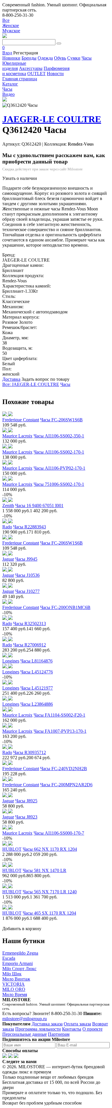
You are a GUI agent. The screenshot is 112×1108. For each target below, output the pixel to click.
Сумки (73, 58)
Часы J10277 (27, 591)
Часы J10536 (27, 575)
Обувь (60, 58)
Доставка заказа (47, 1023)
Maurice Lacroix (17, 435)
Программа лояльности (38, 1029)
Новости (55, 73)
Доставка (11, 379)
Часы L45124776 (36, 671)
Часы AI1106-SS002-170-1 (59, 452)
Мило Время (14, 994)
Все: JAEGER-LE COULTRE (30, 384)
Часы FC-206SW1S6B (61, 419)
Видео (8, 94)
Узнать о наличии (19, 178)
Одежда (45, 58)
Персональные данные (24, 1034)
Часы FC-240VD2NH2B (63, 768)
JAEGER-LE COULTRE (51, 119)
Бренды (29, 58)
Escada (8, 958)
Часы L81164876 (36, 660)
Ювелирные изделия (14, 66)
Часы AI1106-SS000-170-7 (59, 833)
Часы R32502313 (29, 623)
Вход (7, 52)
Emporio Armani (17, 963)
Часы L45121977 (36, 688)
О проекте (92, 1029)
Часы (87, 58)
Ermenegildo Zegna (20, 953)
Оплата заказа (77, 1023)
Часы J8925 (26, 800)
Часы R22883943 (29, 526)
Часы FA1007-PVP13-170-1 (60, 731)
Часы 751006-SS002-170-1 (59, 484)
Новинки (11, 58)
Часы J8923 (26, 816)
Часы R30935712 (29, 752)
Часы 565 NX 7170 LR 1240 (50, 891)
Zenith (8, 505)
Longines (10, 660)
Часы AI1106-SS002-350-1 (59, 435)
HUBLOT (12, 849)
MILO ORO (13, 989)
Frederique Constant (20, 419)
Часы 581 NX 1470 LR (44, 870)
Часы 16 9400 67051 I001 (39, 505)
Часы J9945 (26, 559)
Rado (7, 526)
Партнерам (58, 1034)
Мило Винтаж (16, 978)
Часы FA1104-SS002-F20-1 (59, 715)
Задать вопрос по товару (45, 379)
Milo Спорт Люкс (19, 968)
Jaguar (8, 559)
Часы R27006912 (29, 644)
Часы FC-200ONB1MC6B (65, 607)
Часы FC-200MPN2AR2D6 (66, 784)
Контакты (71, 1029)
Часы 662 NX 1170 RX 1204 (50, 849)
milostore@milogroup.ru (24, 1018)
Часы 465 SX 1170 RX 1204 (49, 913)
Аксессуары (31, 68)
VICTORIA (13, 984)
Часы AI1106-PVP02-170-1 (59, 468)
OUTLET (36, 73)
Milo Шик (12, 973)
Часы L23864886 (36, 704)
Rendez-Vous (81, 144)
